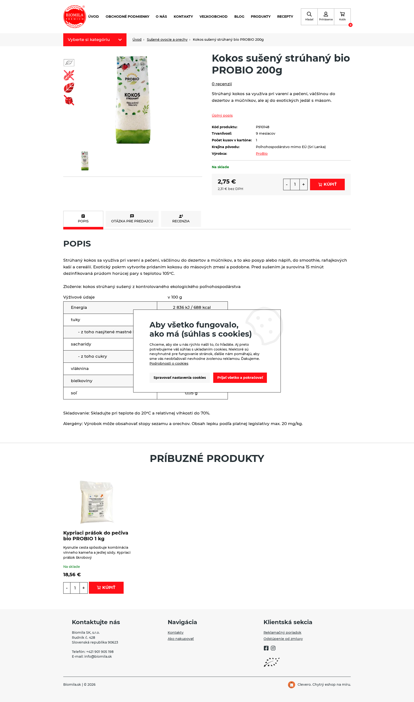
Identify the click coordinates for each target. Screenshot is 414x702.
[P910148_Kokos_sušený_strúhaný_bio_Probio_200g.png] (132, 98)
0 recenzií (222, 83)
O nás (161, 16)
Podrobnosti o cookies (169, 363)
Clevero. (304, 684)
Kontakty (183, 16)
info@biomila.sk (98, 656)
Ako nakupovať (181, 639)
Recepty (285, 16)
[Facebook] (266, 648)
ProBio (262, 153)
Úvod (93, 16)
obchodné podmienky (127, 16)
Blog (239, 16)
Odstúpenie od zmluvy (283, 639)
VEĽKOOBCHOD (214, 16)
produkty (260, 16)
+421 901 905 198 (100, 652)
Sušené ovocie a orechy (167, 39)
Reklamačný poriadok (282, 632)
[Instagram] (273, 648)
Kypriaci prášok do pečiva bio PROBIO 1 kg (95, 535)
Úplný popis (222, 115)
